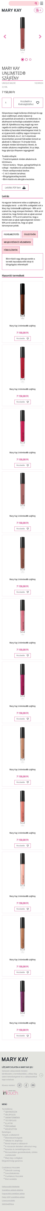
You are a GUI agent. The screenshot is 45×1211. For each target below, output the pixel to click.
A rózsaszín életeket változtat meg (20, 1146)
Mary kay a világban (13, 1158)
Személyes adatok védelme (12, 1190)
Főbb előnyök (11, 250)
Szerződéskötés (12, 1173)
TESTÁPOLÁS (10, 1120)
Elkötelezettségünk (13, 1137)
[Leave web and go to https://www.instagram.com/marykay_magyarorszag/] (19, 1085)
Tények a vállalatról (10, 1135)
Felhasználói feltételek (10, 1186)
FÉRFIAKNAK (10, 1126)
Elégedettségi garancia (12, 1160)
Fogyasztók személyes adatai (13, 1193)
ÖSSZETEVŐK (30, 234)
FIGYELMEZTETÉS (11, 234)
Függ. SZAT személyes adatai (13, 1197)
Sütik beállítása (8, 1204)
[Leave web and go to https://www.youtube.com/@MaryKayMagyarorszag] (33, 1085)
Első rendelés (11, 1179)
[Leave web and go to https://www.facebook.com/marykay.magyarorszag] (26, 1085)
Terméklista (7, 1109)
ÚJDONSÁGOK (11, 1112)
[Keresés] (35, 3)
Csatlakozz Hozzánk (11, 1167)
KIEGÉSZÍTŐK (11, 1129)
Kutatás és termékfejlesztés (17, 1149)
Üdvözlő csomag (12, 1170)
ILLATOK (9, 1123)
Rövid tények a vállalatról (16, 1143)
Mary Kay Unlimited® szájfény (22, 325)
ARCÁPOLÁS (10, 1114)
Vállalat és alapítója (13, 1140)
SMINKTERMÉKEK (12, 1117)
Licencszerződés (8, 1200)
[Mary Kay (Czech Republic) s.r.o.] (11, 10)
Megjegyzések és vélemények (17, 242)
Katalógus (6, 1132)
